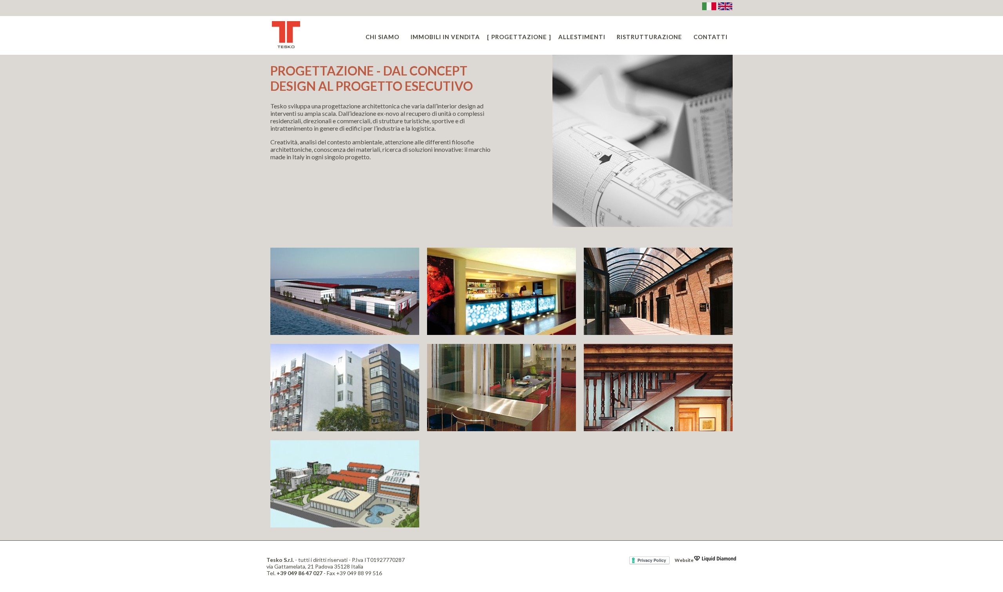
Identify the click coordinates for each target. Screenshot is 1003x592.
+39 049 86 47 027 (299, 573)
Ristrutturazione (649, 36)
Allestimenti (581, 36)
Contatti (710, 36)
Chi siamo (382, 36)
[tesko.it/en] (725, 10)
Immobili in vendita (445, 36)
